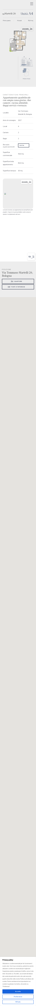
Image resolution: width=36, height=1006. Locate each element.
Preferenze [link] (6, 986)
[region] (18, 981)
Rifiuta (18, 1002)
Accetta (18, 991)
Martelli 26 (9, 13)
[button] (28, 802)
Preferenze (18, 996)
